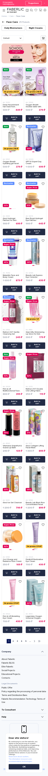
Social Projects (8, 670)
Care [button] (11, 16)
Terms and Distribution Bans (14, 695)
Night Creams (36, 28)
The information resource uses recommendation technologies (20, 760)
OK (24, 766)
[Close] (44, 3)
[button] (24, 3)
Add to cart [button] (14, 118)
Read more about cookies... (19, 757)
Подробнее (33, 3)
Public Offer (7, 687)
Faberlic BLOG (8, 663)
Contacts (6, 678)
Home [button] (4, 16)
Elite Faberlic (7, 666)
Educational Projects (11, 674)
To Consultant (9, 709)
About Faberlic (8, 659)
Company (6, 651)
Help (4, 717)
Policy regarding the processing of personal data (24, 691)
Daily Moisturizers (13, 28)
